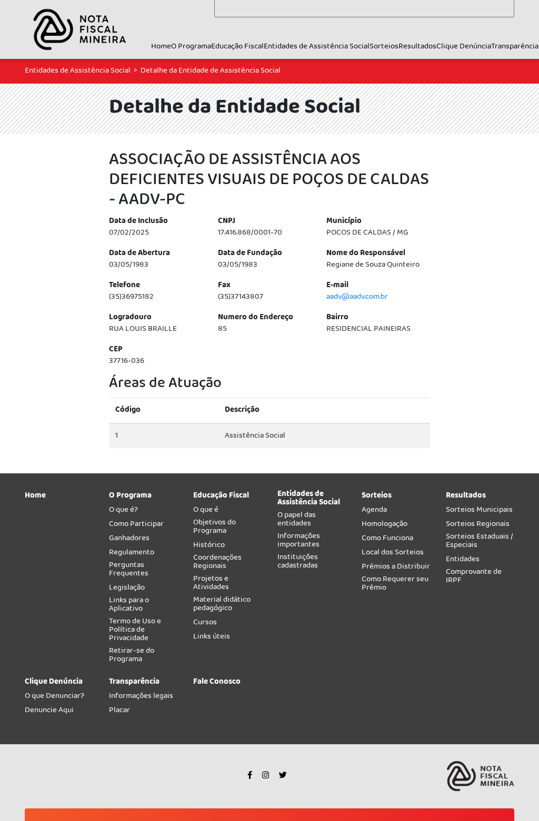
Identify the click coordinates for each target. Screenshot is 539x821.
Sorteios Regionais (478, 525)
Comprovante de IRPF (474, 577)
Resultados (417, 47)
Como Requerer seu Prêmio (395, 585)
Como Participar (136, 525)
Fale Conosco (217, 683)
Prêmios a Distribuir (396, 568)
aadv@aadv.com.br (357, 297)
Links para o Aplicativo (129, 606)
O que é (205, 511)
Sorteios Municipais (479, 511)
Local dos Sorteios (393, 554)
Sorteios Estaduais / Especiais (479, 542)
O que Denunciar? (54, 697)
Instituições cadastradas (297, 563)
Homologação (384, 525)
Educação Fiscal (237, 47)
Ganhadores (129, 539)
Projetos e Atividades (211, 584)
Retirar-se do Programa (131, 656)
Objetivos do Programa (214, 528)
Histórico (209, 546)
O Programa (191, 47)
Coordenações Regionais (217, 563)
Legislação (127, 589)
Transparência (514, 47)
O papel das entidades (296, 521)
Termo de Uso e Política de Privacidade (135, 631)
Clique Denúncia (463, 47)
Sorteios (384, 47)
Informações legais (141, 697)
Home (161, 47)
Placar (119, 711)
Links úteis (211, 638)
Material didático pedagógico (222, 605)
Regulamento (131, 554)
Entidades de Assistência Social (317, 47)
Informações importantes (298, 542)
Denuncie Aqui (49, 711)
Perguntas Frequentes (128, 571)
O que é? (123, 511)
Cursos (205, 624)
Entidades (463, 560)
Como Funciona (387, 539)
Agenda (374, 511)
